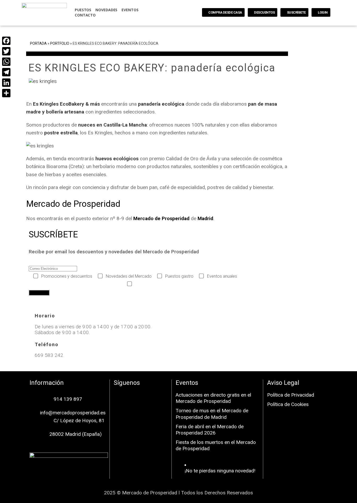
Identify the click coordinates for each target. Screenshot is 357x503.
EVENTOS (130, 9)
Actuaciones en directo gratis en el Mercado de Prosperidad (213, 398)
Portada (38, 43)
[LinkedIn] (6, 82)
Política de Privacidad (290, 395)
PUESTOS (83, 9)
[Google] (156, 395)
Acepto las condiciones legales (163, 284)
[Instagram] (140, 395)
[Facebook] (124, 395)
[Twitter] (6, 51)
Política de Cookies (288, 404)
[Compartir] (6, 93)
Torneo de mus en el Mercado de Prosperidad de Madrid (212, 414)
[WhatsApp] (6, 61)
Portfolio (59, 43)
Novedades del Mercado (129, 276)
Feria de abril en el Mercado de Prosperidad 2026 (210, 430)
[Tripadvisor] (140, 409)
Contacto (85, 15)
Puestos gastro (179, 276)
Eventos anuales (222, 276)
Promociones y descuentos (66, 276)
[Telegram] (6, 72)
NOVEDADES (106, 9)
